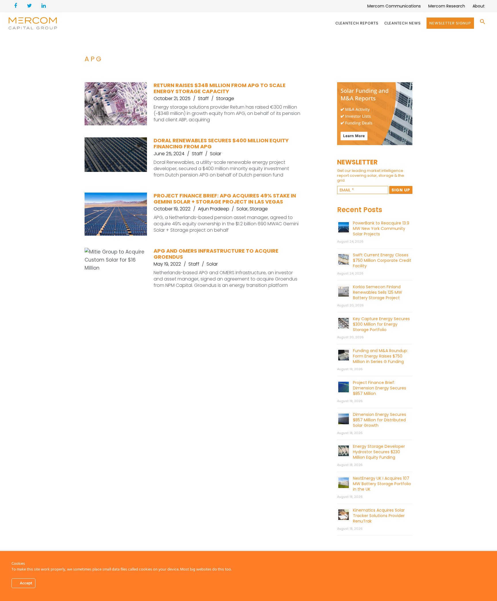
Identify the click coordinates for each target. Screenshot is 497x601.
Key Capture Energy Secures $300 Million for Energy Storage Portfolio (381, 324)
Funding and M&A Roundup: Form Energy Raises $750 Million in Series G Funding (380, 356)
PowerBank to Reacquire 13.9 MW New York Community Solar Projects (381, 228)
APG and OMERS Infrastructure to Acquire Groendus (216, 253)
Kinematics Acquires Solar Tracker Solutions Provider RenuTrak (379, 515)
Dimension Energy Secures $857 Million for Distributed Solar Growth (379, 420)
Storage (225, 98)
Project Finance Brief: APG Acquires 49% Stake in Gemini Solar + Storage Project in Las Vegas (225, 198)
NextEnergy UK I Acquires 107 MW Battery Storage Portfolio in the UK (382, 483)
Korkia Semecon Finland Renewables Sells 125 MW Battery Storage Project (377, 292)
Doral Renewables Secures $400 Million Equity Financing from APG (221, 143)
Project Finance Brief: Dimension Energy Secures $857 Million (379, 388)
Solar (215, 153)
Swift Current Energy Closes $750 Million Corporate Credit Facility (382, 260)
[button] (482, 23)
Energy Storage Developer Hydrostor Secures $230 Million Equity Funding (379, 451)
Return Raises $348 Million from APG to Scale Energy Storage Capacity (220, 88)
